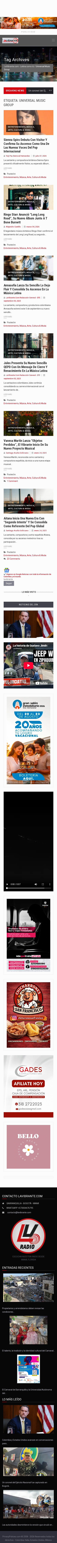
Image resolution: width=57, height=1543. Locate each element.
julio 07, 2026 (41, 156)
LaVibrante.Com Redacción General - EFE (23, 298)
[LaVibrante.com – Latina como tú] (10, 40)
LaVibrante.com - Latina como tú (19, 66)
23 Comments (13, 559)
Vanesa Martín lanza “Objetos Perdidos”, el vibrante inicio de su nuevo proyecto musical (26, 444)
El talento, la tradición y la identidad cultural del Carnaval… (28, 1351)
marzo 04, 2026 (32, 227)
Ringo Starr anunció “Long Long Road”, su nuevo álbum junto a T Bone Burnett (25, 218)
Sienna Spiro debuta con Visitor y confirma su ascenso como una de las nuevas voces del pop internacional (26, 145)
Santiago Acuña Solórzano (17, 453)
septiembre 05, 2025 (12, 301)
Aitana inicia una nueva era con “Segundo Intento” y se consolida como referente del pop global (25, 522)
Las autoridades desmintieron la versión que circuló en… (27, 1525)
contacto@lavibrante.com (19, 1212)
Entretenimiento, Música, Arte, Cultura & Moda (21, 128)
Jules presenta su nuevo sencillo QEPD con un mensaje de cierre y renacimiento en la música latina (25, 367)
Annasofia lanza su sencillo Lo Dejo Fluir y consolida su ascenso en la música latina (27, 289)
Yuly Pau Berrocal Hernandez (18, 156)
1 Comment (12, 481)
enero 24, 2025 (40, 453)
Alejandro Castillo (13, 227)
